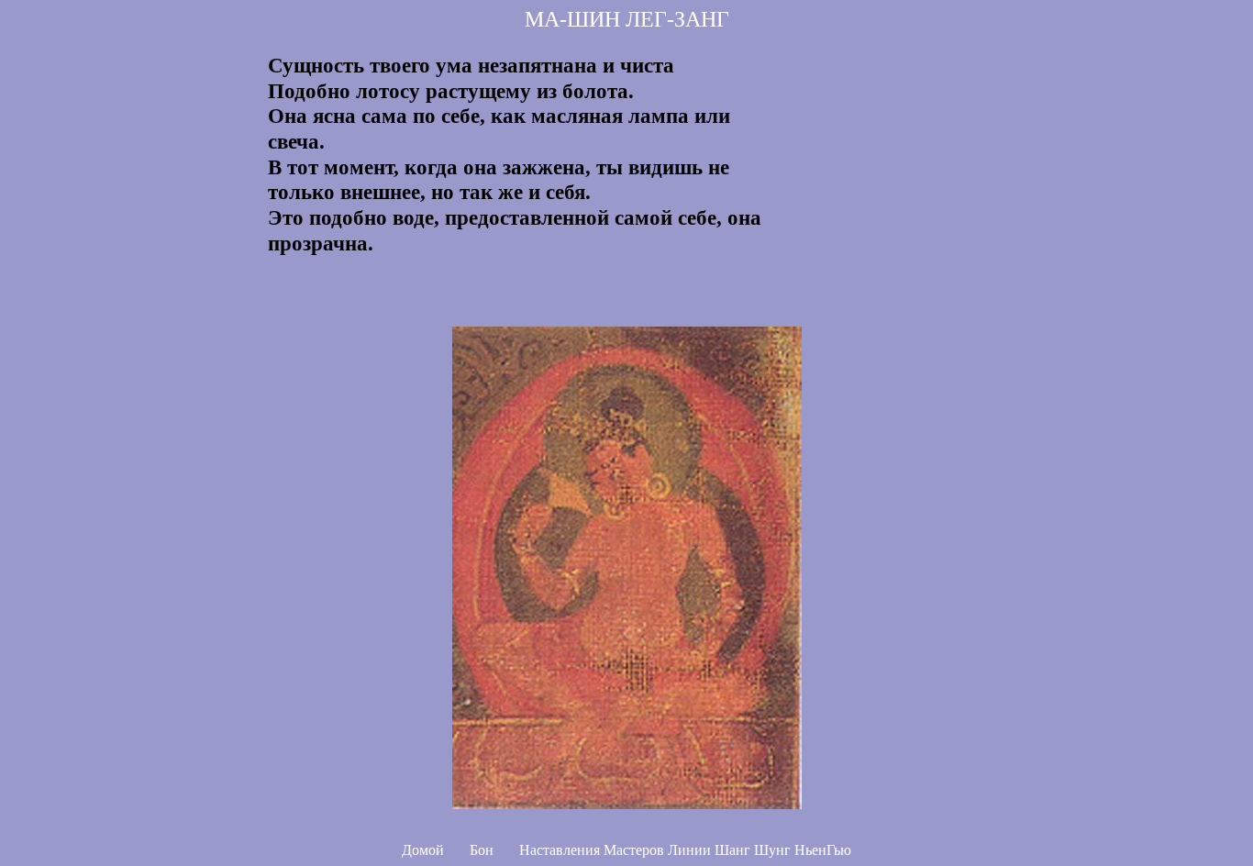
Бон (481, 850)
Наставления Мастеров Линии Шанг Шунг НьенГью (685, 850)
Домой (423, 850)
